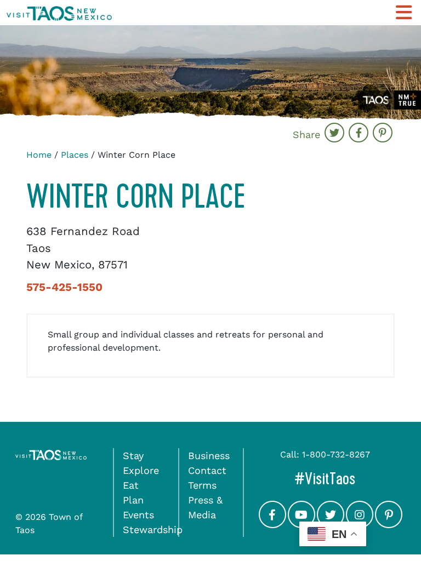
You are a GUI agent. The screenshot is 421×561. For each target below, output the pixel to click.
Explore (141, 470)
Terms (202, 485)
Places (74, 155)
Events (138, 514)
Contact (207, 470)
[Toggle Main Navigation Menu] (404, 13)
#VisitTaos (350, 478)
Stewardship (153, 529)
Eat (131, 485)
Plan (133, 500)
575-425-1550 (64, 287)
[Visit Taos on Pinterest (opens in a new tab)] (388, 524)
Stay (133, 455)
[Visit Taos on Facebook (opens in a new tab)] (272, 524)
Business (209, 455)
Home (39, 155)
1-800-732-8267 (336, 454)
